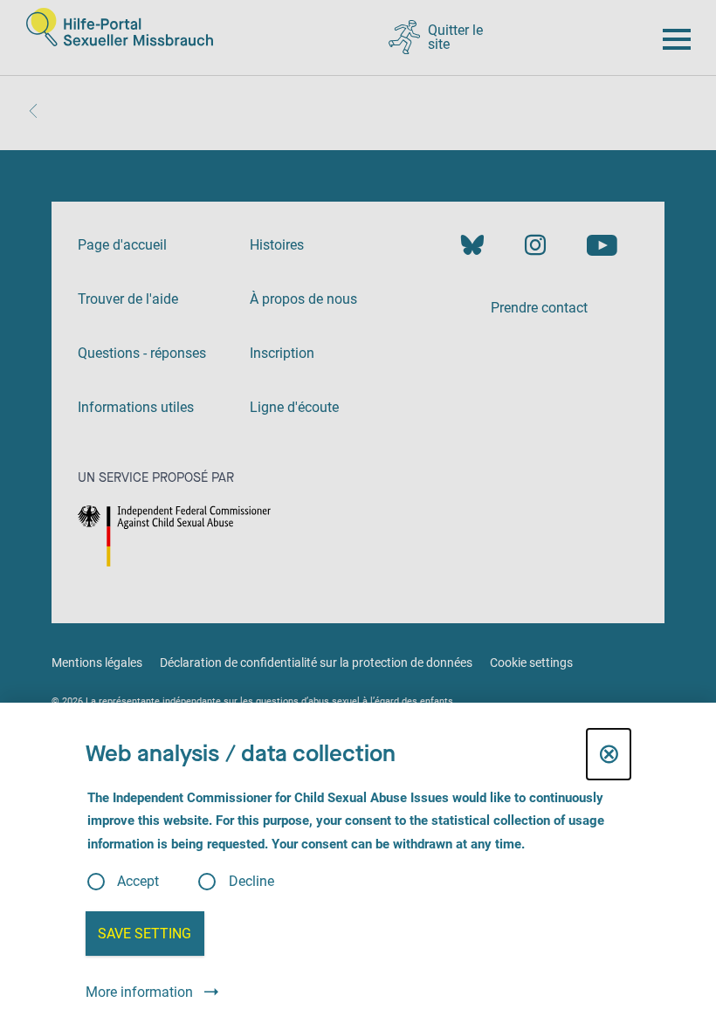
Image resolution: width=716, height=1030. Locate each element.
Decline (251, 882)
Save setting (144, 933)
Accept (138, 882)
